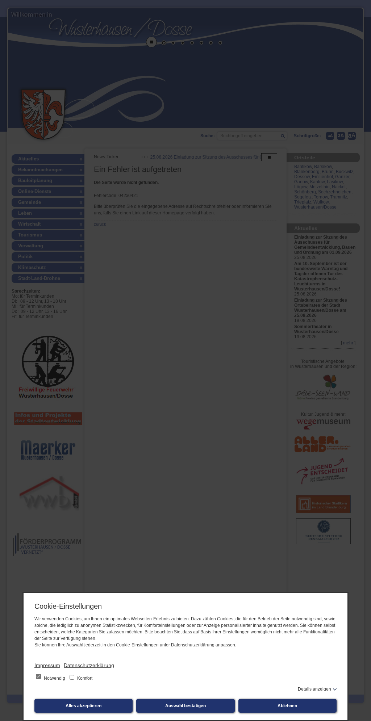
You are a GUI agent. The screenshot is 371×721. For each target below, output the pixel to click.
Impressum (47, 665)
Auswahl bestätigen (185, 705)
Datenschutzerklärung (89, 665)
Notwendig (54, 678)
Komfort (84, 678)
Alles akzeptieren (83, 705)
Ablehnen (287, 705)
